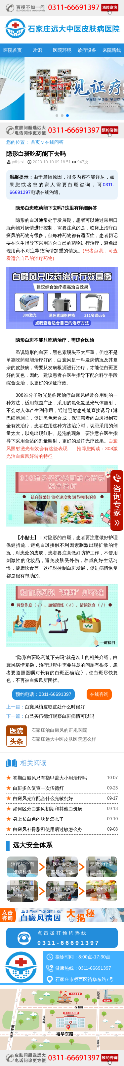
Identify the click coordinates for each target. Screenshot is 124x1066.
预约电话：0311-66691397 (43, 694)
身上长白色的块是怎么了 (38, 819)
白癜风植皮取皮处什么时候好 (55, 706)
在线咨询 (99, 694)
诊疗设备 (87, 50)
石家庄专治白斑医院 (52, 743)
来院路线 (112, 50)
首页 (35, 142)
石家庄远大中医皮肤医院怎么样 (63, 734)
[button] (57, 115)
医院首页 (12, 50)
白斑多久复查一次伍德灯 (38, 788)
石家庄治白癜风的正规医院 (59, 725)
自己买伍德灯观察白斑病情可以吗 (59, 716)
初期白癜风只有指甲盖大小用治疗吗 (50, 777)
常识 (37, 50)
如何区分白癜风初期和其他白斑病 (47, 808)
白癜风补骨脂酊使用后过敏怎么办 (47, 829)
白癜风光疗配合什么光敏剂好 (43, 798)
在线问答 (54, 142)
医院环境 (62, 50)
